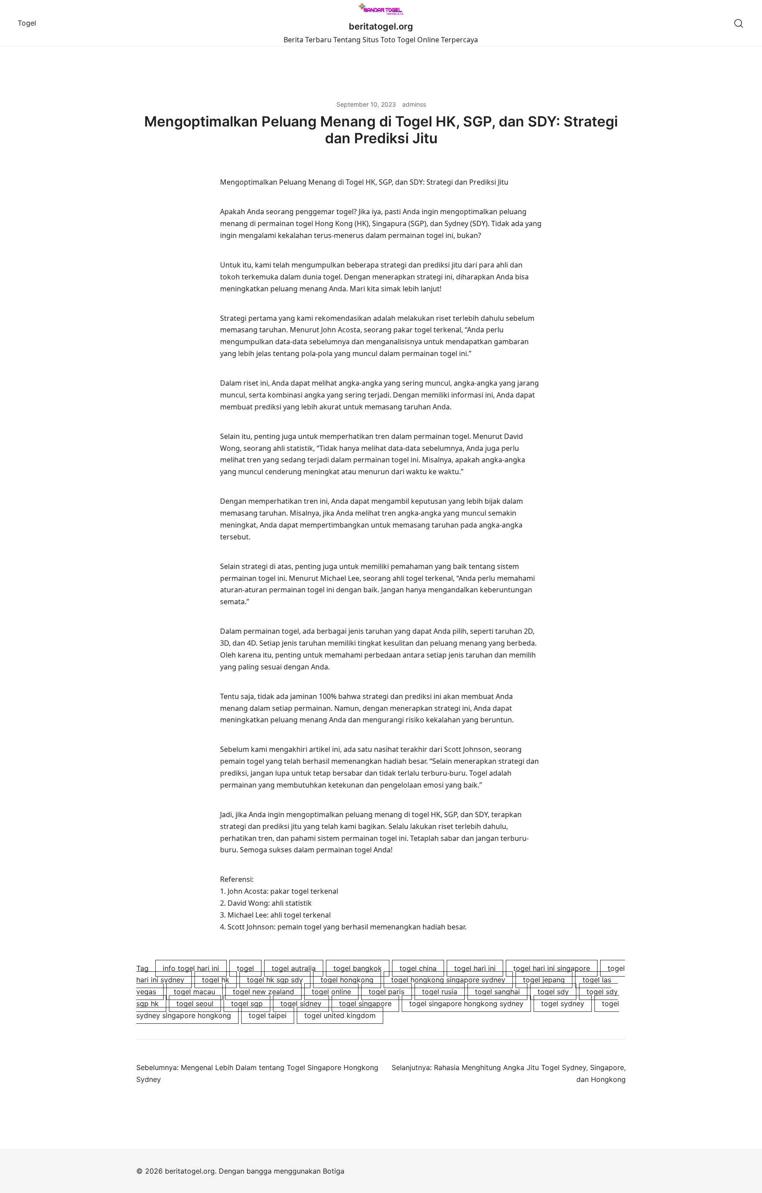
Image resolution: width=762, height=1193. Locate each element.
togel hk (215, 979)
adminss (414, 104)
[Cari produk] (738, 23)
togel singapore (365, 1003)
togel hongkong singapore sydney (448, 979)
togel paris (386, 991)
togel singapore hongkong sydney (466, 1003)
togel (245, 968)
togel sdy (553, 991)
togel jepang (544, 979)
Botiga (333, 1171)
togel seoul (194, 1003)
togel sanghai (497, 991)
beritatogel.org (381, 26)
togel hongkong (347, 979)
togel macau (194, 991)
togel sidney (300, 1003)
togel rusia (439, 991)
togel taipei (268, 1015)
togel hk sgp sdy (275, 979)
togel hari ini (475, 968)
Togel (27, 23)
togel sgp (247, 1003)
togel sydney (562, 1003)
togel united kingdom (340, 1015)
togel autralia (294, 968)
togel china (418, 968)
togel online (331, 991)
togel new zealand (263, 991)
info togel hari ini (191, 968)
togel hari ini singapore (551, 968)
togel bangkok (357, 968)
